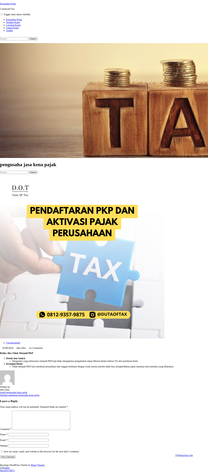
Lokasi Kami (12, 28)
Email (3, 440)
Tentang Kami (13, 22)
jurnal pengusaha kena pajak (13, 392)
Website (4, 445)
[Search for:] (14, 38)
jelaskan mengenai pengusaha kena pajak (19, 395)
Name (4, 434)
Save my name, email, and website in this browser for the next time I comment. (41, 451)
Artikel (9, 30)
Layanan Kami (13, 25)
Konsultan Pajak (8, 3)
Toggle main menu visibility (17, 14)
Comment (5, 429)
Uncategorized (13, 342)
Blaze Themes (38, 465)
